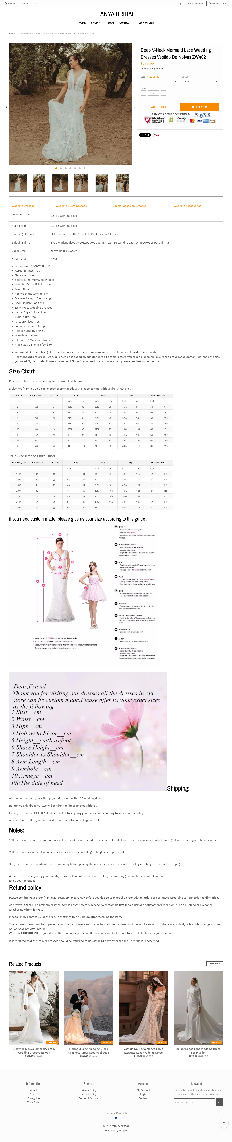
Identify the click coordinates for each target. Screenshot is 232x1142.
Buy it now (199, 107)
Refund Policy (88, 1094)
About (33, 1090)
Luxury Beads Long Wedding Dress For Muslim (198, 1050)
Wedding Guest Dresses (71, 206)
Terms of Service (88, 1098)
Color (185, 77)
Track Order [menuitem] (145, 22)
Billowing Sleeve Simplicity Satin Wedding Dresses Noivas (34, 1050)
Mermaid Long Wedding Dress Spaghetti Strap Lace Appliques (88, 1050)
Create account (195, 3)
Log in (181, 3)
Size (150, 77)
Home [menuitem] (82, 22)
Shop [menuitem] (94, 22)
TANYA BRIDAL (116, 14)
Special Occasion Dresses (129, 206)
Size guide (153, 77)
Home (12, 33)
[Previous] (7, 107)
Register (143, 1098)
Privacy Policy (88, 1090)
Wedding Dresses (23, 206)
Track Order (33, 1102)
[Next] (134, 107)
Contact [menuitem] (125, 22)
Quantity (146, 88)
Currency (24, 3)
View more (214, 963)
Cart (219, 3)
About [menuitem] (110, 22)
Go (219, 1102)
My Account (143, 1090)
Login (143, 1094)
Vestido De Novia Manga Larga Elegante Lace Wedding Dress (143, 1050)
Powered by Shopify (116, 1130)
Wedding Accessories (187, 206)
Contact (33, 1094)
